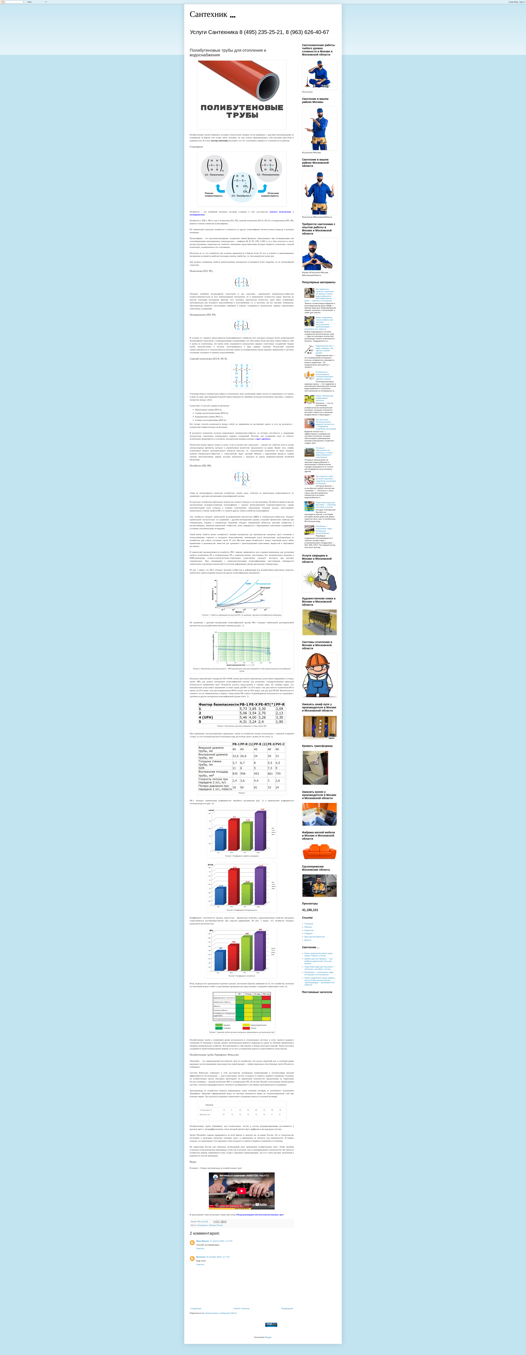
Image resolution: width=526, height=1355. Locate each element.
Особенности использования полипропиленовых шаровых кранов (324, 375)
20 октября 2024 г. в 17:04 (217, 1257)
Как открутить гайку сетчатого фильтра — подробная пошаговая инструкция (326, 479)
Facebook (309, 924)
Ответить (200, 1248)
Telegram (309, 933)
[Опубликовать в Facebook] (222, 1221)
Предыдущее (287, 1308)
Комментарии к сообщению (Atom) (221, 1313)
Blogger (268, 1337)
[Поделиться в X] (220, 1221)
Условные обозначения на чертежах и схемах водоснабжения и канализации (324, 452)
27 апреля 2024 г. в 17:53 (221, 1241)
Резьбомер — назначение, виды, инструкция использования (324, 529)
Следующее (195, 1308)
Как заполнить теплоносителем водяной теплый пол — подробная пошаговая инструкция (326, 424)
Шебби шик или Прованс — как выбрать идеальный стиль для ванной (318, 961)
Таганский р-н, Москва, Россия (210, 1225)
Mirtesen (308, 927)
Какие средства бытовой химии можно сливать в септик (319, 954)
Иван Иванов (202, 1241)
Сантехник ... (213, 14)
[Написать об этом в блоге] (217, 1221)
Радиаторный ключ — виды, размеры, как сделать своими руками (325, 349)
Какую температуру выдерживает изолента (324, 398)
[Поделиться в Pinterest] (225, 1221)
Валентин (200, 1257)
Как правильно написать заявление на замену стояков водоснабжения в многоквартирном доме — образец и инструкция (319, 295)
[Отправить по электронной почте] (214, 1221)
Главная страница (241, 1308)
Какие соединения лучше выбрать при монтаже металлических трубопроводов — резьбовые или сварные (319, 323)
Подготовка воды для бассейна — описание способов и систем (326, 504)
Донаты (308, 940)
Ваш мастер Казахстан (315, 937)
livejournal (309, 930)
